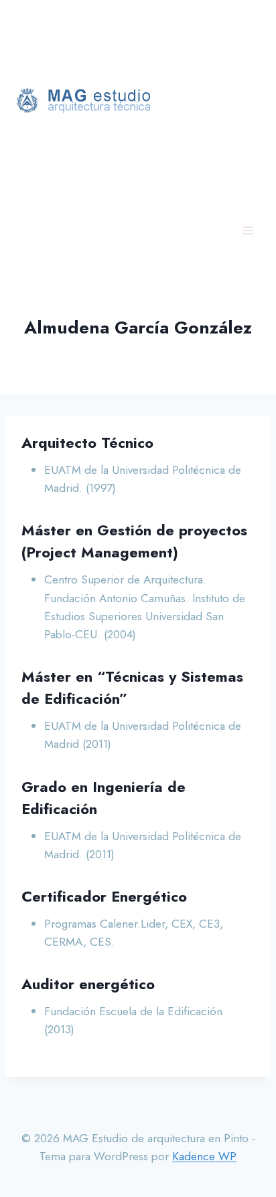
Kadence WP (204, 1156)
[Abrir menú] (247, 230)
